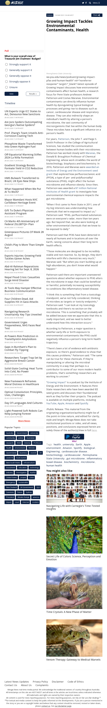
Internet (26, 502)
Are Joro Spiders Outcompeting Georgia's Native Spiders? (23, 123)
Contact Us (11, 685)
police (20, 438)
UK (41, 453)
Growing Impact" (56, 382)
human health (54, 465)
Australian (31, 438)
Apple (61, 403)
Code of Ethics (76, 681)
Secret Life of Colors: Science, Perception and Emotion (73, 558)
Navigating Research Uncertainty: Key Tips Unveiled (23, 313)
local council (21, 457)
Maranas (90, 153)
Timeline (10, 103)
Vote (11, 94)
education (23, 467)
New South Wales (13, 462)
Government (22, 433)
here (94, 430)
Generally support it (20, 70)
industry (9, 472)
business (23, 453)
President (10, 497)
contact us (45, 706)
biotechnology (54, 454)
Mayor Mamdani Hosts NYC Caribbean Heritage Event (21, 201)
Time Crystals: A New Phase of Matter (68, 612)
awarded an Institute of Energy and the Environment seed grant (72, 170)
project (23, 477)
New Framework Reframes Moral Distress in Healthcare (22, 383)
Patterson (63, 139)
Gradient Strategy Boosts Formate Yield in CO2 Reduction (24, 167)
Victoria (27, 443)
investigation (21, 472)
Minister (32, 448)
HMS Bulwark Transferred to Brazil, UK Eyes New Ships (22, 179)
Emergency (10, 482)
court (17, 502)
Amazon (70, 403)
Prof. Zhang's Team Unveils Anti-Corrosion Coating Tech (24, 134)
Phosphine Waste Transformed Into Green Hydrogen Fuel (23, 145)
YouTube (51, 403)
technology (34, 467)
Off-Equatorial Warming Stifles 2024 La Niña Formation (23, 156)
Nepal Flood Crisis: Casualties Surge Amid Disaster (22, 279)
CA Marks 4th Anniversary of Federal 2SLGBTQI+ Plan (22, 223)
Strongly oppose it (19, 81)
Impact (8, 502)
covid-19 (9, 457)
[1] (100, 697)
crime (31, 477)
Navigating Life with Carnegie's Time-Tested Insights (73, 507)
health (57, 444)
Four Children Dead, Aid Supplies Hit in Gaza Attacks (21, 300)
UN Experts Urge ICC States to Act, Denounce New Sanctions (23, 113)
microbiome (88, 462)
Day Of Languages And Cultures (24, 403)
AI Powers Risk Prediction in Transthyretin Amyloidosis (21, 337)
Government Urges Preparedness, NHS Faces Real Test (23, 325)
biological (89, 447)
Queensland (11, 453)
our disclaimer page (63, 706)
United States (11, 477)
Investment (10, 467)
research (9, 443)
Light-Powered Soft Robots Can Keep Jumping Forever (23, 412)
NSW (19, 443)
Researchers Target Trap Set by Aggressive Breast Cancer (23, 359)
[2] (5, 700)
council (33, 453)
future (19, 492)
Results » (33, 94)
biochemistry (71, 462)
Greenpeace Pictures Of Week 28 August (24, 233)
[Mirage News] (14, 3)
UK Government (26, 487)
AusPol (32, 472)
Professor (38, 443)
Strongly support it (20, 64)
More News (24, 420)
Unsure (13, 87)
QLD (38, 487)
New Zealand (11, 487)
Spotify (84, 403)
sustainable (23, 482)
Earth (79, 444)
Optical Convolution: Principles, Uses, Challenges (24, 393)
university (68, 444)
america (36, 497)
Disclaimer (58, 681)
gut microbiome (75, 458)
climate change (23, 497)
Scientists (10, 492)
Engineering (53, 451)
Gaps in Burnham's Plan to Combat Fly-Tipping (20, 348)
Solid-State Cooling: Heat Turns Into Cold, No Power (24, 370)
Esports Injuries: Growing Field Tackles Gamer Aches (23, 257)
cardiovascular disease (74, 451)
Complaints (41, 685)
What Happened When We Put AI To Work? (23, 190)
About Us (26, 685)
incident (35, 502)
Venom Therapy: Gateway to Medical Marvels (73, 659)
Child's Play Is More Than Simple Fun (24, 246)
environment (53, 447)
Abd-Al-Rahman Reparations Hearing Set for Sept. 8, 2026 (22, 268)
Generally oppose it (20, 75)
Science (50, 15)
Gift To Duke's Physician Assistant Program (19, 212)
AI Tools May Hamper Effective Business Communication (23, 289)
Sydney (29, 492)
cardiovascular (72, 454)
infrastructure (29, 462)
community (10, 438)
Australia (9, 433)
